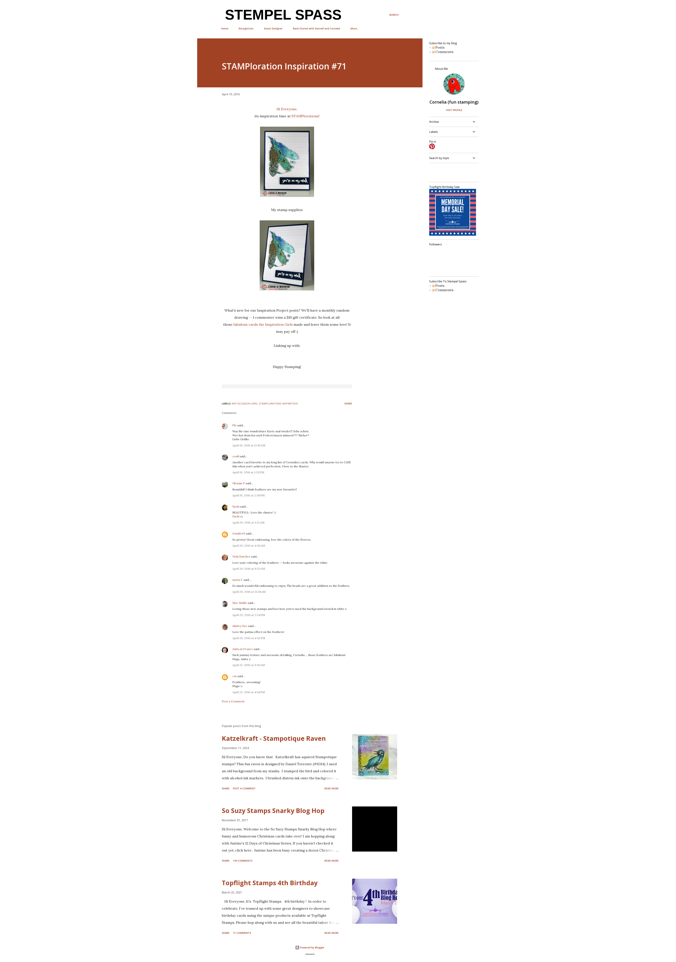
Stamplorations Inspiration (278, 403)
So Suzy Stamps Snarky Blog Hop (273, 810)
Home (224, 28)
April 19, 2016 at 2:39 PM (248, 495)
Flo (234, 425)
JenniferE (238, 533)
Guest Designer (273, 28)
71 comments (242, 933)
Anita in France (242, 649)
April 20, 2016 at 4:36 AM (248, 545)
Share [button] (348, 403)
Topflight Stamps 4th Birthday (270, 883)
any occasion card (244, 403)
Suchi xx (237, 516)
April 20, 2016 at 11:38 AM (249, 591)
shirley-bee (239, 626)
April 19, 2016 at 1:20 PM (248, 472)
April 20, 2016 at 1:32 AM (248, 522)
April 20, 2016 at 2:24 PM (248, 615)
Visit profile (454, 110)
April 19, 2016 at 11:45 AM (248, 445)
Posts (439, 47)
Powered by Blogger (311, 947)
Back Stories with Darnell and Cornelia (316, 28)
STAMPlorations (305, 116)
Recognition (246, 28)
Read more (331, 788)
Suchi (235, 506)
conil (235, 456)
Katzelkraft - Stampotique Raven (274, 738)
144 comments (242, 860)
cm (234, 676)
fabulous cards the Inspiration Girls (263, 324)
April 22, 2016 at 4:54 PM (248, 692)
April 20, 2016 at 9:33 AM (248, 568)
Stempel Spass (281, 15)
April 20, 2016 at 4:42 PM (248, 638)
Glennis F (238, 483)
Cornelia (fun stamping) (454, 102)
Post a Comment (233, 701)
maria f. (237, 579)
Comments (443, 52)
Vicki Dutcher (241, 556)
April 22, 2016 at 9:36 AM (248, 665)
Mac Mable (239, 603)
